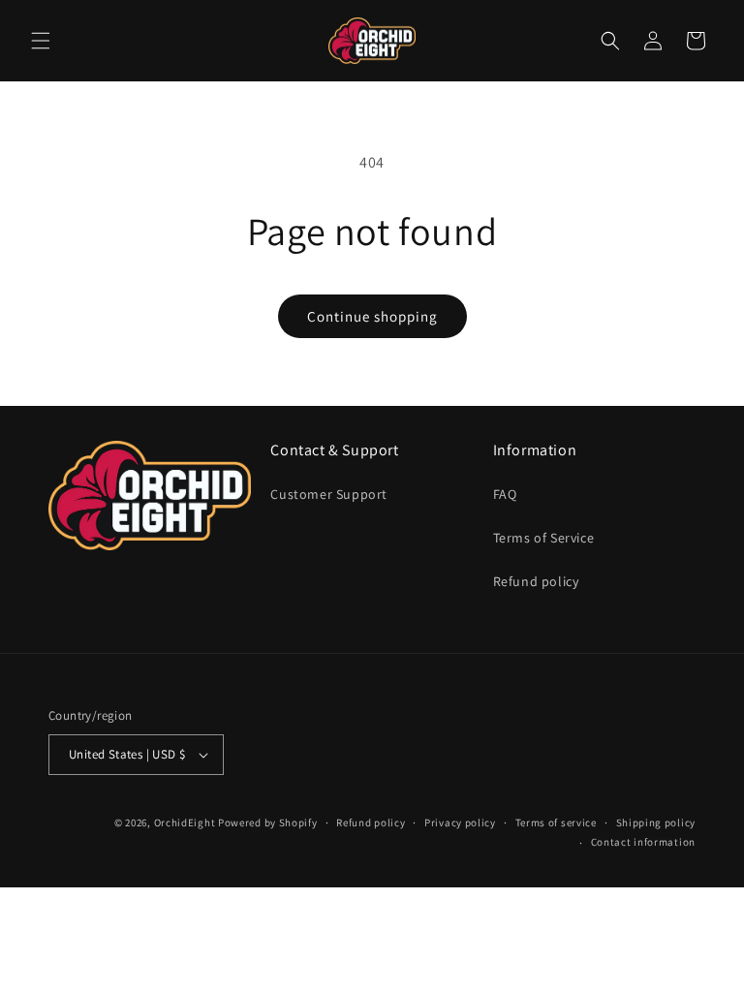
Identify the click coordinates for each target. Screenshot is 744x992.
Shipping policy (656, 822)
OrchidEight (185, 822)
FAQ (505, 494)
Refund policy (536, 581)
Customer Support (329, 494)
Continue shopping (372, 316)
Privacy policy (460, 822)
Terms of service (556, 822)
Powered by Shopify (268, 822)
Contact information (643, 842)
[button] (40, 40)
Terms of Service (544, 537)
